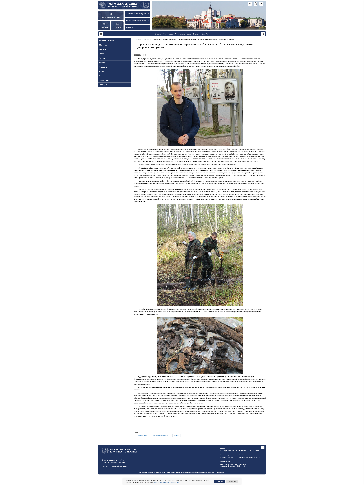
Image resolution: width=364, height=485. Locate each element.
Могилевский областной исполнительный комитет (123, 5)
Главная (138, 39)
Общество (103, 45)
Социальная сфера (183, 34)
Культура (102, 49)
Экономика (168, 34)
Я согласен (219, 481)
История (102, 71)
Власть (158, 34)
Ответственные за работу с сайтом (113, 460)
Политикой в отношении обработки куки (166, 482)
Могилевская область (161, 436)
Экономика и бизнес (106, 40)
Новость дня (104, 80)
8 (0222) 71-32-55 (226, 457)
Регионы (102, 58)
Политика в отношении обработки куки (114, 466)
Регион (196, 34)
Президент (103, 85)
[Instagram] (255, 4)
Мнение (102, 76)
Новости (146, 39)
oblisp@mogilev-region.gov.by (249, 457)
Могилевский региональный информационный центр (119, 464)
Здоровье (102, 63)
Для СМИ (205, 34)
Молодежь (103, 67)
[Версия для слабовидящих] (261, 4)
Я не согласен (232, 481)
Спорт (101, 54)
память (176, 436)
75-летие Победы (142, 436)
